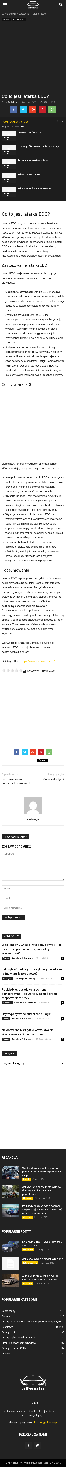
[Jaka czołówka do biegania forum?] (10, 1263)
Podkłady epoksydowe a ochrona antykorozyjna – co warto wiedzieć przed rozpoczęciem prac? (29, 994)
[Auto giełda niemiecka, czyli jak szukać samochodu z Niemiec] (10, 1280)
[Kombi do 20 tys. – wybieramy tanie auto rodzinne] (10, 1246)
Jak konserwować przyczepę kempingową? (16, 781)
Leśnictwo (7, 1327)
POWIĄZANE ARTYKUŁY (15, 121)
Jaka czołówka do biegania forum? (42, 1259)
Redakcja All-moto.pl (22, 958)
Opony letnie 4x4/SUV (14, 1348)
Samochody (8, 1311)
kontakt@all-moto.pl (45, 1422)
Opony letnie (9, 1332)
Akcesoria (6, 19)
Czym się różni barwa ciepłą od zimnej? (38, 146)
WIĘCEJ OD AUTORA (13, 126)
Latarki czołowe (30, 1263)
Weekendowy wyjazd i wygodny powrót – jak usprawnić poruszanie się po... (42, 1172)
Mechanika (28, 1249)
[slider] (12, 670)
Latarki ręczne (19, 19)
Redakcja (13, 102)
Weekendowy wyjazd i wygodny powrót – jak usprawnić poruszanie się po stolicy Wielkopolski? (32, 949)
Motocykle (7, 978)
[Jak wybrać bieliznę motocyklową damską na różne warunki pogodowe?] (10, 1191)
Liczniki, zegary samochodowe (19, 1342)
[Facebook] (28, 1445)
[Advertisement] (33, 58)
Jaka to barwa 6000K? (29, 174)
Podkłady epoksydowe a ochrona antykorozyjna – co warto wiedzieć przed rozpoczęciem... (42, 1209)
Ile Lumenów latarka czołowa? (33, 160)
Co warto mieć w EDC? (29, 132)
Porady (6, 958)
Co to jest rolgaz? (53, 779)
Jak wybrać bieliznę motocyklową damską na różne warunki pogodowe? (41, 1191)
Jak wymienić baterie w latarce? (34, 188)
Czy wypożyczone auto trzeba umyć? (27, 1014)
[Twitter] (37, 1445)
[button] (61, 5)
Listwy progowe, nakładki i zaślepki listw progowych (31, 1321)
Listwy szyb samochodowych (18, 1337)
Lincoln (6, 1353)
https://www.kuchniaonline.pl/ (38, 661)
